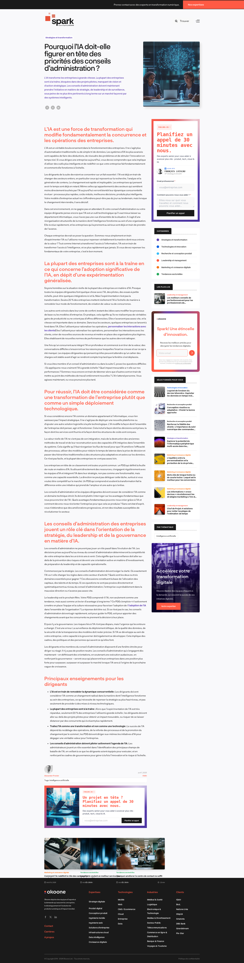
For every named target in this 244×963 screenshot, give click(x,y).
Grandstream (182, 928)
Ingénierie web (96, 923)
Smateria (180, 919)
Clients (180, 892)
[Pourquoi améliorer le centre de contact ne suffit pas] (140, 839)
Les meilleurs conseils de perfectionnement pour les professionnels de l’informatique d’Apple (180, 301)
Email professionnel (166, 181)
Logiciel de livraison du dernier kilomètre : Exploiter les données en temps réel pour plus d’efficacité (180, 394)
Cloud (121, 914)
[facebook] (45, 917)
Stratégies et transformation (58, 37)
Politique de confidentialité (189, 959)
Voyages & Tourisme (157, 946)
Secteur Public (154, 923)
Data (120, 923)
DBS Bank (181, 923)
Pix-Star (180, 933)
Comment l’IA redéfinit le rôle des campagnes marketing (66, 877)
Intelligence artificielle (59, 780)
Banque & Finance (155, 941)
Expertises (94, 892)
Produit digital (95, 908)
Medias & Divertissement (159, 918)
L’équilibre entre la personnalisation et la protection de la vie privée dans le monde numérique (179, 462)
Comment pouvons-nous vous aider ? (174, 195)
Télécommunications (157, 927)
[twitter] (50, 917)
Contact (48, 926)
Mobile (121, 899)
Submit (192, 353)
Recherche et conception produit (176, 253)
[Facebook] (47, 107)
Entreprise (123, 919)
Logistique (152, 904)
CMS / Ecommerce (126, 909)
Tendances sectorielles (89, 872)
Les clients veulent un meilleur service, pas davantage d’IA (100, 877)
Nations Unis (182, 909)
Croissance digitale (98, 942)
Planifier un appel (132, 820)
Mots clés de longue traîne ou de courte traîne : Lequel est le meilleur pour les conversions (181, 477)
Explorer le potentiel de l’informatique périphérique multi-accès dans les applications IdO (180, 445)
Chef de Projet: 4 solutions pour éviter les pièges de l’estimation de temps (180, 511)
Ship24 (179, 914)
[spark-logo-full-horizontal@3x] (59, 13)
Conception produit (98, 913)
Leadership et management (174, 260)
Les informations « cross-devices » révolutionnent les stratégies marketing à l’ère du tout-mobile (181, 495)
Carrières (49, 931)
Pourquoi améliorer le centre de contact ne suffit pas (139, 877)
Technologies (125, 892)
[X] (52, 107)
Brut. (178, 904)
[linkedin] (56, 917)
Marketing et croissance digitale (56, 872)
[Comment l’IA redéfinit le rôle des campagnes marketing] (68, 839)
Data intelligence (96, 937)
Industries (152, 892)
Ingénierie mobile (97, 918)
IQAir (178, 899)
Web (120, 904)
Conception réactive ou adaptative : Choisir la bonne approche (181, 410)
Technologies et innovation (173, 246)
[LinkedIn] (58, 107)
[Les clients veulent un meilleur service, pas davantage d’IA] (104, 839)
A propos (49, 937)
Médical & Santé (155, 899)
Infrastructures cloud (99, 932)
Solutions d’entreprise (99, 927)
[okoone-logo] (55, 891)
